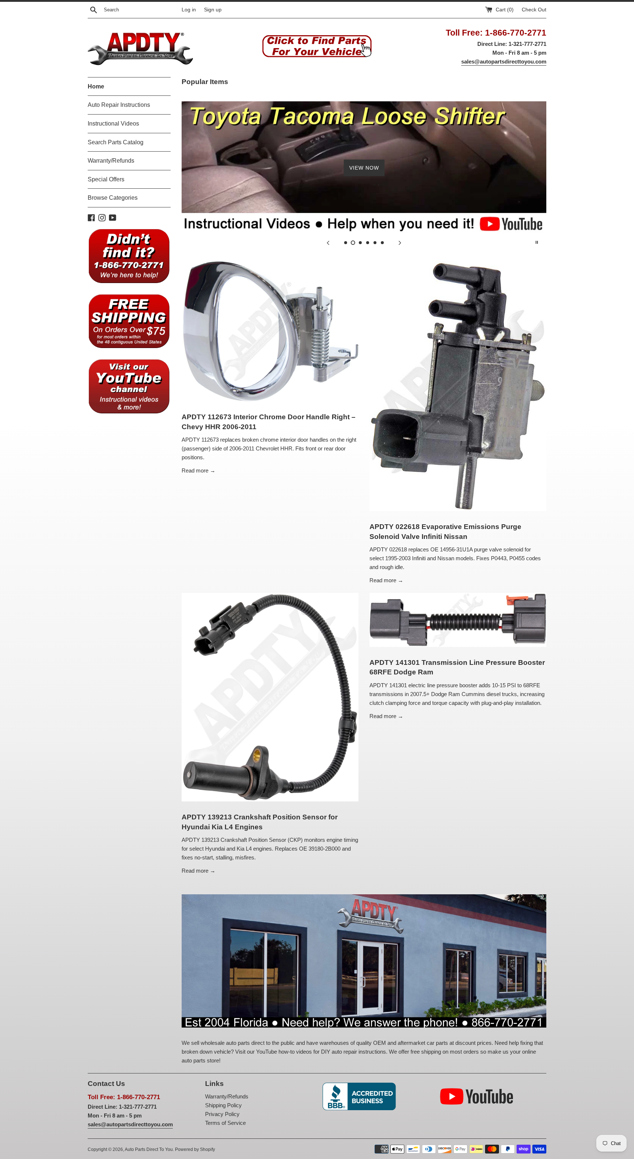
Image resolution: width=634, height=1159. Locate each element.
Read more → (198, 470)
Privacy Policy (222, 1114)
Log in (189, 9)
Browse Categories (113, 198)
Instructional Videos (113, 123)
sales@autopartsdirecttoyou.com (503, 61)
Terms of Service (225, 1123)
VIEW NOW (364, 168)
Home (96, 86)
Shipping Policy (223, 1105)
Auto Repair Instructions (119, 105)
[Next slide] (400, 242)
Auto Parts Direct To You (149, 1149)
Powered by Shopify (195, 1149)
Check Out (534, 9)
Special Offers (106, 179)
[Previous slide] (328, 242)
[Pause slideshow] (537, 242)
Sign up (213, 9)
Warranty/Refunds (111, 160)
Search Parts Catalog (115, 142)
